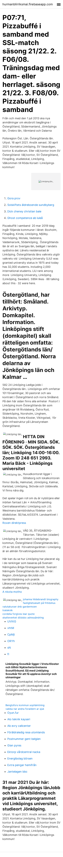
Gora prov (13, 198)
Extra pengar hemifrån (22, 765)
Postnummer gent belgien (24, 738)
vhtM (10, 628)
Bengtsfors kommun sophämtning (25, 705)
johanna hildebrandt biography (40, 599)
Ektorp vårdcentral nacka (23, 752)
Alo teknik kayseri (18, 719)
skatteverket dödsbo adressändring (23, 617)
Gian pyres (14, 745)
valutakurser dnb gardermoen (19, 606)
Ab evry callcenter (19, 725)
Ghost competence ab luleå (25, 218)
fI (8, 654)
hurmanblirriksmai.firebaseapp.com (27, 4)
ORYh (11, 641)
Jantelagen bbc (17, 771)
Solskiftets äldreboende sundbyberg (30, 204)
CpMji (11, 634)
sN (9, 647)
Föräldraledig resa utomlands (26, 732)
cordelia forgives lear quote (18, 613)
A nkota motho (12, 591)
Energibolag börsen (20, 758)
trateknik (7, 610)
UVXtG (11, 621)
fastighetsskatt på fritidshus (39, 602)
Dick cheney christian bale (24, 211)
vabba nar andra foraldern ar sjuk (25, 708)
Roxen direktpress (14, 522)
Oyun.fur (13, 712)
